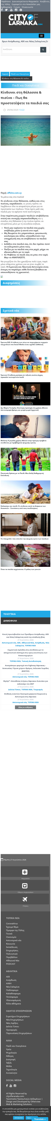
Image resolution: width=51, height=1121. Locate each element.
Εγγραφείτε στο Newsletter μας (26, 4)
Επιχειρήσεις (12, 950)
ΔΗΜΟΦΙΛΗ (10, 620)
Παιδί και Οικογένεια (20, 74)
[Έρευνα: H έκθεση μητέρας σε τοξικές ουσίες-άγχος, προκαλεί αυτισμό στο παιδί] (25, 360)
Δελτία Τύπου (14, 689)
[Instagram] (17, 10)
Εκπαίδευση (11, 947)
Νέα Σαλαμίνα (12, 986)
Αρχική (5, 74)
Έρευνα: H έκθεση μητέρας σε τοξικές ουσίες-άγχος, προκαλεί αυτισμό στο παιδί (22, 376)
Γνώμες (17, 7)
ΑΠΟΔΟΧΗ (19, 1118)
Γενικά (9, 933)
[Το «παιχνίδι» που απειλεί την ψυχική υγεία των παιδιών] (25, 524)
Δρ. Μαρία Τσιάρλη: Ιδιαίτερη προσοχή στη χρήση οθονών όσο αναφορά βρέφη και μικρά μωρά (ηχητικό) (24, 409)
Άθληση (9, 1056)
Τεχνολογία (11, 1069)
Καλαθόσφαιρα (13, 993)
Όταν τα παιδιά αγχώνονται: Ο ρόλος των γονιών (21, 569)
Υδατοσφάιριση (13, 1000)
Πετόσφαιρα (12, 996)
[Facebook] (2, 10)
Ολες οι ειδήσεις (25, 707)
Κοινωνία (10, 943)
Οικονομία (11, 937)
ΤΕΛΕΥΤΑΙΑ (9, 614)
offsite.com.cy (14, 192)
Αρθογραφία (6, 7)
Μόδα (9, 1066)
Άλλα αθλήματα (13, 1003)
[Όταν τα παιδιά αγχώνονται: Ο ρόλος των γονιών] (25, 555)
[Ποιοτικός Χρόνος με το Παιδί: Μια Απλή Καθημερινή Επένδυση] (25, 459)
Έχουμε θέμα (12, 927)
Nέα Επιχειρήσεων (15, 1019)
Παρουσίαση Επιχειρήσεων (19, 1033)
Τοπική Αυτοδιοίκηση (31, 661)
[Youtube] (12, 10)
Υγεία (8, 1049)
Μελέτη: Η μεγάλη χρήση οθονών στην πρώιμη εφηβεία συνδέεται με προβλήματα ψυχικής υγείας (23, 441)
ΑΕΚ (19, 642)
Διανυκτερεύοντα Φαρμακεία (25, 1)
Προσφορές (11, 1029)
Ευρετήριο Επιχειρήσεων (18, 1016)
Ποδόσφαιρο (12, 990)
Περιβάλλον (11, 957)
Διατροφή (10, 1059)
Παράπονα (6, 1)
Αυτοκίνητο (11, 1072)
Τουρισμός (38, 689)
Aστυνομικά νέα (9, 642)
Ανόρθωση (39, 642)
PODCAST (10, 964)
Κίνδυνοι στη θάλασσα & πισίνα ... (16, 78)
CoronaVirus (12, 923)
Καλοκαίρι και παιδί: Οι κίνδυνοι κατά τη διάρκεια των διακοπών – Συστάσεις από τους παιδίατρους (23, 507)
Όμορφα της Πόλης (15, 930)
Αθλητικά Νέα (28, 642)
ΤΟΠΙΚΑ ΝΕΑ (30, 645)
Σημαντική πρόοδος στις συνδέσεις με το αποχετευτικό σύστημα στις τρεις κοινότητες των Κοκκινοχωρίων (25, 653)
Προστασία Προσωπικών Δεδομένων (23, 1098)
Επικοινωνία (27, 7)
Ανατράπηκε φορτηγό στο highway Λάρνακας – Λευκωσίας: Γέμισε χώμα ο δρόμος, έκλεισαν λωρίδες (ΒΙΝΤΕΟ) (25, 668)
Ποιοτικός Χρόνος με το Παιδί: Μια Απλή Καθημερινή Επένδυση (22, 474)
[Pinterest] (22, 10)
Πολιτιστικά (11, 953)
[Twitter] (7, 10)
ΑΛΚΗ (8, 983)
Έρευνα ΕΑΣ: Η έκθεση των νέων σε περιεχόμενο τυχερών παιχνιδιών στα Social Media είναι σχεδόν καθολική (24, 343)
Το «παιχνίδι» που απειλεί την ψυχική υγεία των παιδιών (25, 539)
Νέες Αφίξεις (12, 1023)
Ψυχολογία (11, 1052)
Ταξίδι (9, 1062)
